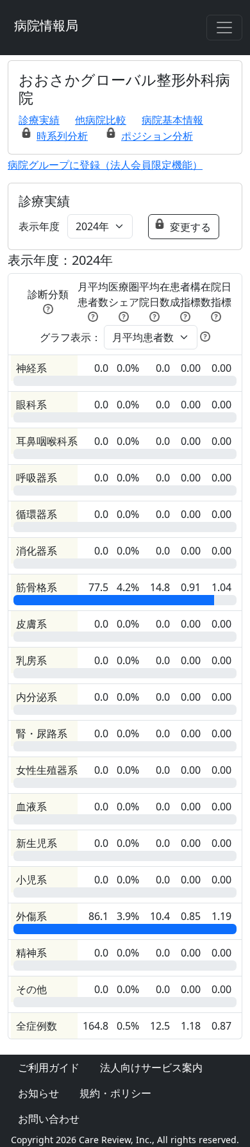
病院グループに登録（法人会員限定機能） (105, 165)
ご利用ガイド (48, 1067)
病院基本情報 (172, 120)
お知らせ (38, 1093)
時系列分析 (62, 136)
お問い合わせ (48, 1119)
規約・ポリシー (115, 1093)
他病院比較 (100, 120)
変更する (190, 227)
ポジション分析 (157, 136)
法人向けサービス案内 (151, 1067)
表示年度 (39, 226)
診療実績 (39, 120)
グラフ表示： (70, 337)
